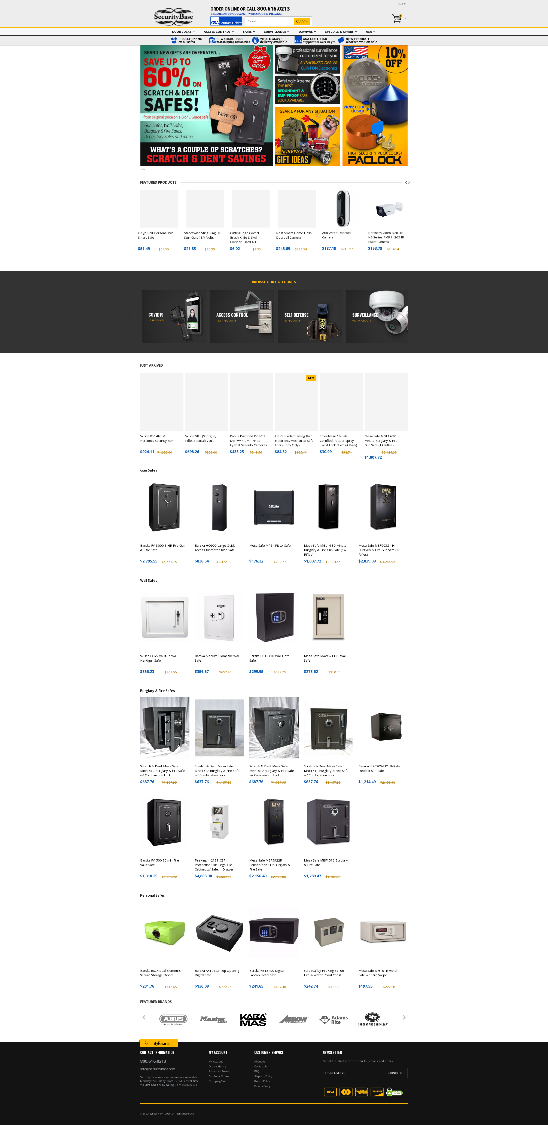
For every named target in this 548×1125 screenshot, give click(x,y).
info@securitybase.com (157, 1069)
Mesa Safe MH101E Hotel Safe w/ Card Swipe (378, 972)
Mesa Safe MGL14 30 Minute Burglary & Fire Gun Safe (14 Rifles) (381, 440)
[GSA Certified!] (314, 40)
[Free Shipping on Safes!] (188, 40)
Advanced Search (219, 1071)
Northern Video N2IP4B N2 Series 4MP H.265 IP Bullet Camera (386, 237)
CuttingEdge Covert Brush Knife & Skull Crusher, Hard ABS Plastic (244, 240)
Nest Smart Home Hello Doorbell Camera (294, 235)
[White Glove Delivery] (271, 40)
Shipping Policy (263, 1076)
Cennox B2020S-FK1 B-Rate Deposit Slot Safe (379, 768)
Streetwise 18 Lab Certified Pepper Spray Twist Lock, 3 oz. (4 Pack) (338, 440)
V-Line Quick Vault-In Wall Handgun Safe (158, 658)
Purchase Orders (219, 1076)
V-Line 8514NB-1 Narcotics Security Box (156, 438)
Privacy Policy (262, 1086)
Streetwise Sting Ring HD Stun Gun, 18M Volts (203, 235)
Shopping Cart (217, 1081)
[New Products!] (357, 40)
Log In (402, 3)
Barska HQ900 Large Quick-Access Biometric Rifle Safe (215, 547)
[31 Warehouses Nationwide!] (229, 40)
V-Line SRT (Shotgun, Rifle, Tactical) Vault (200, 438)
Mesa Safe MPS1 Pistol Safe (270, 545)
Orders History (217, 1066)
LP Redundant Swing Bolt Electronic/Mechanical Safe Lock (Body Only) (294, 440)
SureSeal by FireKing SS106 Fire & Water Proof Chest (324, 972)
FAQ (256, 1071)
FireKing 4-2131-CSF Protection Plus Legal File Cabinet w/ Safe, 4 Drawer (214, 864)
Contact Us (260, 1066)
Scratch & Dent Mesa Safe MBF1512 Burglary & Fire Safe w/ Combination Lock (162, 770)
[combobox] (277, 21)
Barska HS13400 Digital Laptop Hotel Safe (266, 972)
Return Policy (262, 1081)
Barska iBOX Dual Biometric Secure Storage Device (160, 972)
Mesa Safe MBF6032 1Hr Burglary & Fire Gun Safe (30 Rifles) (379, 550)
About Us (259, 1061)
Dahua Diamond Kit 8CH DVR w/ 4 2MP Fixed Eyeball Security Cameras (248, 440)
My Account (215, 1061)
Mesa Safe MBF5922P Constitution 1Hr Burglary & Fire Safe (269, 864)
